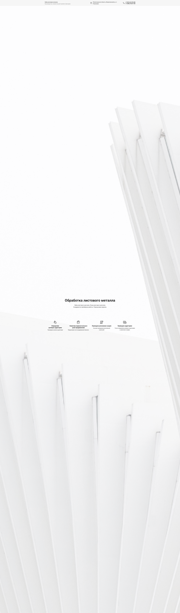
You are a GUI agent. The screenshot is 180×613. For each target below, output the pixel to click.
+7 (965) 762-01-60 (130, 3)
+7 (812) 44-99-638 (130, 2)
